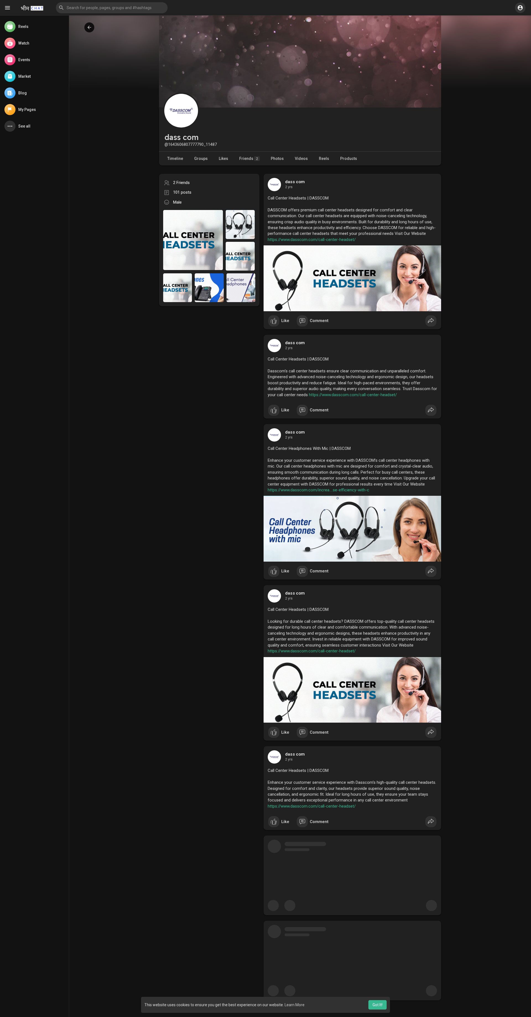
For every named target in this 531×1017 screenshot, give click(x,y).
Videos (301, 158)
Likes (223, 158)
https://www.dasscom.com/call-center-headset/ (312, 239)
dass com (295, 181)
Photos (277, 158)
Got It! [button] (377, 1005)
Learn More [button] (294, 1005)
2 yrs (289, 187)
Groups (201, 158)
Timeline (175, 158)
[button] (112, 7)
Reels (324, 158)
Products (348, 158)
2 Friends (181, 182)
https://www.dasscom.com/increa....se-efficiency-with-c (318, 489)
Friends (248, 158)
